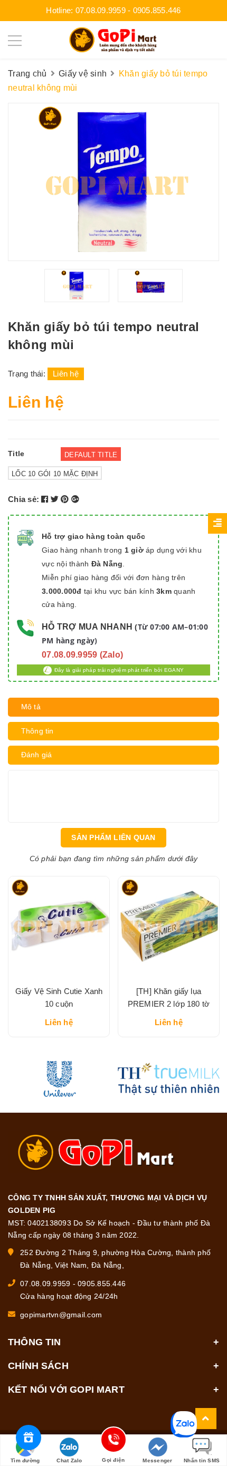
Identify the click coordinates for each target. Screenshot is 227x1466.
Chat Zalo (69, 1460)
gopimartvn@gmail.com (61, 1314)
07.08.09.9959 (100, 10)
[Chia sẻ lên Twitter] (56, 499)
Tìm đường (25, 1460)
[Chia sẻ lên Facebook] (46, 499)
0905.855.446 (157, 10)
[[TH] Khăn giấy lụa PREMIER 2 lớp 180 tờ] (168, 926)
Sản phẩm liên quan (113, 837)
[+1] (75, 499)
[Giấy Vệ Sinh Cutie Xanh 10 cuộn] (58, 926)
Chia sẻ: (23, 499)
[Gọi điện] (113, 1441)
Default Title (90, 455)
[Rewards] (28, 1437)
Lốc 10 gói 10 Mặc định (55, 474)
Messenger (157, 1460)
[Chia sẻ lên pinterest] (66, 499)
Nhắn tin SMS (202, 1460)
